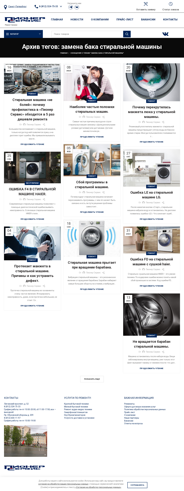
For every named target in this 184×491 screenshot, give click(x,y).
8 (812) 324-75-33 (48, 6)
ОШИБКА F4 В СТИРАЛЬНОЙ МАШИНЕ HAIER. (32, 191)
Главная (63, 53)
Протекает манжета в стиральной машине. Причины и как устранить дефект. (32, 273)
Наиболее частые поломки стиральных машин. (92, 109)
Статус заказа (170, 9)
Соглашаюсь (137, 485)
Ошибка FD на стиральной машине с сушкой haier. (151, 261)
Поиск (127, 34)
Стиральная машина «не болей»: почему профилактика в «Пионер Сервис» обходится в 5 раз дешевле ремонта (32, 109)
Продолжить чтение (32, 144)
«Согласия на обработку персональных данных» (98, 487)
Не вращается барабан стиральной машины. (151, 344)
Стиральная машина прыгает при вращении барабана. (92, 265)
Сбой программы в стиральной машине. (92, 184)
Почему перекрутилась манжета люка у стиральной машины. (151, 112)
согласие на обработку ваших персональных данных (63, 484)
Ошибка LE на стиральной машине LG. (151, 194)
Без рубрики (32, 183)
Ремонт (32, 94)
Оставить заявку (146, 9)
